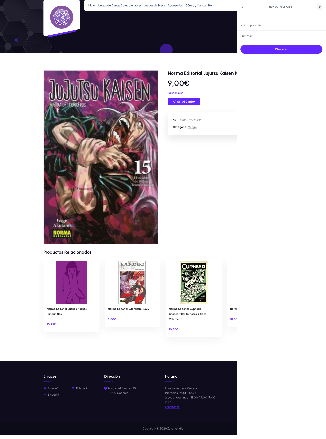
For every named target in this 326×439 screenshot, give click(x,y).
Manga (192, 127)
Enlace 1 (53, 388)
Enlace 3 (53, 394)
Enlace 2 (81, 388)
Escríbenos (172, 406)
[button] (242, 6)
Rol (210, 5)
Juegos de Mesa (154, 5)
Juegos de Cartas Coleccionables (120, 5)
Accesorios (175, 5)
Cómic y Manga (195, 5)
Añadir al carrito (184, 101)
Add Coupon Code (250, 25)
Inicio (91, 5)
